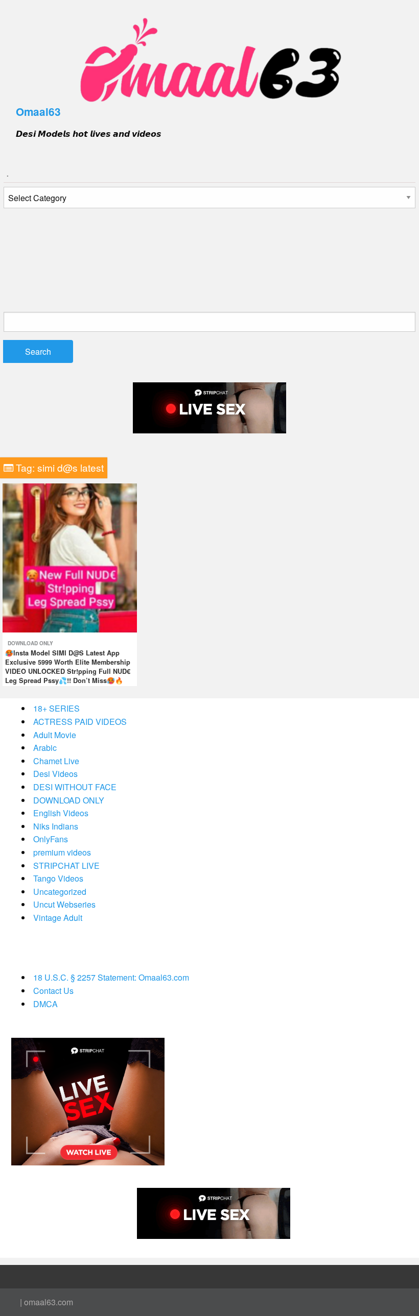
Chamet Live (56, 761)
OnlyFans (50, 839)
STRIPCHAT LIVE (66, 865)
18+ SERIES (56, 708)
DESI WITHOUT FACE (75, 787)
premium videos (62, 852)
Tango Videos (58, 878)
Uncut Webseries (64, 904)
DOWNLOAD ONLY (30, 643)
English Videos (60, 813)
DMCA (45, 1004)
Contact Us (53, 990)
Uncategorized (59, 891)
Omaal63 (38, 111)
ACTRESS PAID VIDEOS (80, 721)
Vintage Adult (57, 917)
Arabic (45, 747)
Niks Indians (55, 826)
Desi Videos (55, 773)
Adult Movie (54, 735)
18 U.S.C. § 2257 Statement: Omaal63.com (111, 977)
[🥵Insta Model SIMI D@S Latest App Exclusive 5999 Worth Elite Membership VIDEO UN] (70, 557)
